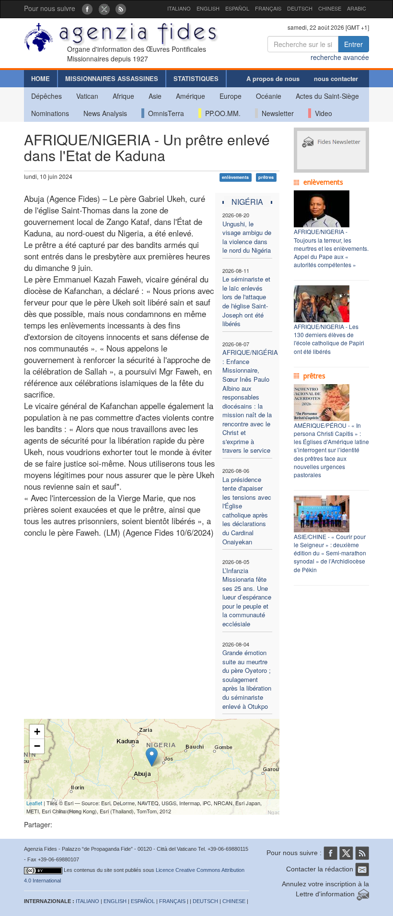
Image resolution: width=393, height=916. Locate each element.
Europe (231, 96)
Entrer (353, 44)
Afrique (123, 96)
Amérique (190, 96)
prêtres (266, 177)
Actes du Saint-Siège (327, 96)
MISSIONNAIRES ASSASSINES (111, 78)
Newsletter (276, 113)
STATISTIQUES (196, 78)
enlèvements (235, 177)
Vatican (87, 96)
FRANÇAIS (268, 8)
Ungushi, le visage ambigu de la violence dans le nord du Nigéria (246, 237)
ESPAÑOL (237, 8)
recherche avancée (340, 57)
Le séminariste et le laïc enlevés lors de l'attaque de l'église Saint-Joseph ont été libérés (246, 301)
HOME (40, 78)
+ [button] (37, 732)
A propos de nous (273, 78)
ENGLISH (208, 8)
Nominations (50, 113)
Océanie (268, 96)
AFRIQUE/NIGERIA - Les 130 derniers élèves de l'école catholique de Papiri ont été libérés (329, 338)
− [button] (37, 746)
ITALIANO (179, 8)
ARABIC (356, 8)
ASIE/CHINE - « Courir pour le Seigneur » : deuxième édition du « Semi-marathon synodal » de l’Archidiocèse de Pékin (330, 553)
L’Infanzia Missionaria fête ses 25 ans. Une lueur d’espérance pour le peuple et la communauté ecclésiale (246, 597)
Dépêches (46, 96)
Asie (155, 96)
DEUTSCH (299, 8)
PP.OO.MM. (221, 113)
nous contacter (336, 78)
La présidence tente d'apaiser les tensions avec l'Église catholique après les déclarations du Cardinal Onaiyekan (246, 510)
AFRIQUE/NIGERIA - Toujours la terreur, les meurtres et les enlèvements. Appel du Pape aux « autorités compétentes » (331, 248)
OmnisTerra (164, 113)
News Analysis (105, 113)
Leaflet (34, 803)
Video (321, 113)
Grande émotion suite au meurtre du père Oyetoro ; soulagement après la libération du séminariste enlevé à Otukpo (246, 679)
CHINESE (329, 8)
